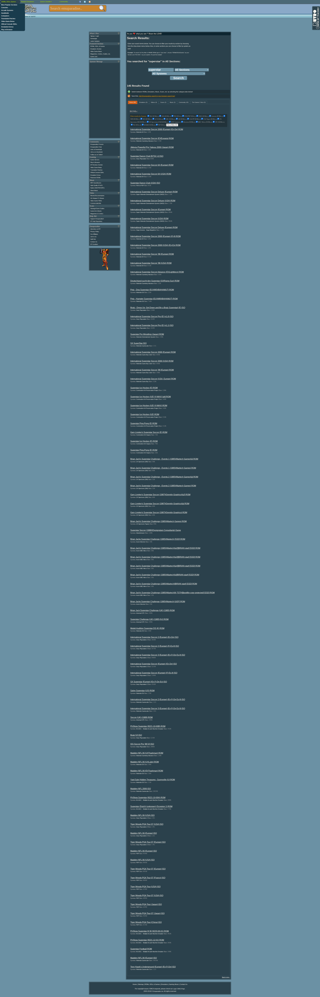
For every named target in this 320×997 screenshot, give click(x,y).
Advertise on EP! (95, 229)
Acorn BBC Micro (141, 550)
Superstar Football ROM (141, 949)
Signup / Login (94, 36)
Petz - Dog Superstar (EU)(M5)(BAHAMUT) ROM (152, 290)
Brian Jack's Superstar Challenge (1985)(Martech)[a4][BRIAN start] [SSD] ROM (165, 566)
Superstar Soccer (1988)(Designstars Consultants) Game (155, 530)
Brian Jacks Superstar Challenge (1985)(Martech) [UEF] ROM (157, 602)
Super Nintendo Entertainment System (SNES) (150, 194)
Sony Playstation (141, 158)
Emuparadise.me (158, 991)
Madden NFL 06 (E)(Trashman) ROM (146, 771)
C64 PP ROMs (195, 119)
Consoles (4, 8)
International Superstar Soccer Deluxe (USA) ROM (152, 201)
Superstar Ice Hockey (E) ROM (144, 388)
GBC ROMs (171, 119)
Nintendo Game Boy (142, 381)
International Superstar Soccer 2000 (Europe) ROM (153, 352)
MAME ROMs (150, 125)
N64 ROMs (154, 116)
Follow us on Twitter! (96, 154)
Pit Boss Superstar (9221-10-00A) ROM (147, 797)
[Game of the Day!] (316, 18)
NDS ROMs (135, 119)
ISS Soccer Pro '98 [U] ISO (142, 744)
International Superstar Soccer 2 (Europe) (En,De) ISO (154, 637)
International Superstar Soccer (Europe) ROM (150, 210)
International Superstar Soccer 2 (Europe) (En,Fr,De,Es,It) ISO (157, 699)
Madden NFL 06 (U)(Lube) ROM (144, 762)
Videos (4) (154, 102)
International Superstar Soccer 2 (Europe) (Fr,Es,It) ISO (154, 646)
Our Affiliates (94, 234)
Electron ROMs (189, 122)
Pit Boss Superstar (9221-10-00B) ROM (147, 726)
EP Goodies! (94, 244)
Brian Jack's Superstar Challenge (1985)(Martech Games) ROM (158, 521)
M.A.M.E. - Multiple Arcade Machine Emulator (149, 729)
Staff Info (93, 239)
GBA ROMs (166, 116)
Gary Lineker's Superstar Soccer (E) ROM (148, 432)
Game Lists (93, 56)
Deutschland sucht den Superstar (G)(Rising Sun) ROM (154, 281)
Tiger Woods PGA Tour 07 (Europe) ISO (148, 842)
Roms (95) (132, 102)
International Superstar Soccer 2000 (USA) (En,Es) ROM (155, 245)
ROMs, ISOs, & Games (97, 46)
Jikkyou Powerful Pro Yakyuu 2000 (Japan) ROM (152, 147)
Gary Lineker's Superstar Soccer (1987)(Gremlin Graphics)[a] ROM (159, 504)
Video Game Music (96, 51)
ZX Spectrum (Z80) (142, 461)
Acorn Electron (140, 542)
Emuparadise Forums (97, 144)
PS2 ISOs (137, 125)
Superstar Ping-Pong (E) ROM (143, 450)
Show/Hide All (172, 125)
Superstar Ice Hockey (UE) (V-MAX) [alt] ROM (150, 397)
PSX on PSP (140, 185)
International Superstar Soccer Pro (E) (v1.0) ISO (151, 316)
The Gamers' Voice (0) (199, 102)
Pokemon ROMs (95, 177)
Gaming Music (174, 984)
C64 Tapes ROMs (210, 119)
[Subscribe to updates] (89, 2)
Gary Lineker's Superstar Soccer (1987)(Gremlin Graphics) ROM (158, 512)
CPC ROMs (219, 122)
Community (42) (183, 102)
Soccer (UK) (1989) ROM (141, 717)
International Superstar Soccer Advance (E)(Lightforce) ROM (157, 272)
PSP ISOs (162, 125)
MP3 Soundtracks (95, 183)
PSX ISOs (178, 116)
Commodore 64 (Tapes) (143, 435)
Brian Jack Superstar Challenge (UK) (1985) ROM (152, 610)
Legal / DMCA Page (179, 988)
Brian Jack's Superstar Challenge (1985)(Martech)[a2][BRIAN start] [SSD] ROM (165, 548)
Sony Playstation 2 (142, 640)
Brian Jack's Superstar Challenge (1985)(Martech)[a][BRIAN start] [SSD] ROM (164, 575)
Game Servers (94, 159)
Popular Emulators (27, 2)
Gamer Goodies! (46, 2)
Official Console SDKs (9, 24)
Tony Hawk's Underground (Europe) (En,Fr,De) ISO (153, 967)
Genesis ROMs (217, 116)
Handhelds (5, 13)
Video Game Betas (7, 21)
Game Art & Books (96, 211)
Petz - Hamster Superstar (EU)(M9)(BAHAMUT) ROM (154, 299)
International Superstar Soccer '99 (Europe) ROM (152, 370)
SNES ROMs (203, 116)
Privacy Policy (94, 231)
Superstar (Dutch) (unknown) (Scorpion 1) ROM (151, 806)
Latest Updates (95, 41)
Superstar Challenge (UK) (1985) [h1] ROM (149, 619)
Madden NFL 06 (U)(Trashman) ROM (146, 753)
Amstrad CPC (140, 613)
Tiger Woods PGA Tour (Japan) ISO (146, 904)
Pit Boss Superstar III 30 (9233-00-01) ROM (149, 931)
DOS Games (176, 122)
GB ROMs (182, 119)
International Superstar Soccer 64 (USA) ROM (150, 174)
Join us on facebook (96, 152)
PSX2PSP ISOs (190, 116)
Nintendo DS (140, 292)
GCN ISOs (158, 119)
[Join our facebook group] (80, 2)
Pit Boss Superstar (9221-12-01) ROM (147, 940)
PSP (137, 853)
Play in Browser (6, 30)
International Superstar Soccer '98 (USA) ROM (151, 263)
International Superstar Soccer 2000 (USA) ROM (151, 361)
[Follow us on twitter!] (84, 2)
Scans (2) (163, 102)
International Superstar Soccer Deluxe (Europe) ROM (154, 192)
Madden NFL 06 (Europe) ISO (143, 833)
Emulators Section (95, 49)
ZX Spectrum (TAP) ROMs (158, 122)
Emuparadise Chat (96, 147)
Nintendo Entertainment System (145, 337)
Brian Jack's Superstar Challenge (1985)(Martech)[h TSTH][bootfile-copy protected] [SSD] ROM (172, 593)
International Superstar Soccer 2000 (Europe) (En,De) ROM (156, 129)
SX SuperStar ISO (138, 343)
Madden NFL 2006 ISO (140, 789)
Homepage (93, 38)
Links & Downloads (96, 149)
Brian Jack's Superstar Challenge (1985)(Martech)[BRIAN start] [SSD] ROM (163, 584)
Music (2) (173, 102)
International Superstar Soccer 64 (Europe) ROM (151, 165)
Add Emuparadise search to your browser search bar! (157, 96)
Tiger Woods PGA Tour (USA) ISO (145, 887)
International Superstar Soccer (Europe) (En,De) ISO (153, 664)
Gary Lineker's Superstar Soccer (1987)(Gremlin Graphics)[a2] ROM (160, 495)
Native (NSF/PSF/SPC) (97, 188)
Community (64, 2)
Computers (5, 16)
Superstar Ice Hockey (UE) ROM (144, 414)
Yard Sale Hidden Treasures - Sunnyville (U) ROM (152, 780)
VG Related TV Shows (97, 198)
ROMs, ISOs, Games (9, 2)
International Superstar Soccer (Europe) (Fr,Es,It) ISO (153, 673)
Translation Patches (8, 19)
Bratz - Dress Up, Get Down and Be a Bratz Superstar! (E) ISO (157, 308)
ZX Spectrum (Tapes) (142, 524)
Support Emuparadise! (97, 219)
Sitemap (141, 984)
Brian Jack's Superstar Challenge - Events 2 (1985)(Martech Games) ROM (163, 486)
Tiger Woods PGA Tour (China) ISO (146, 922)
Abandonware (140, 533)
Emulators (164, 984)
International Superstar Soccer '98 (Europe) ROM (152, 254)
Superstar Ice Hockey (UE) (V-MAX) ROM (148, 406)
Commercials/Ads (95, 203)
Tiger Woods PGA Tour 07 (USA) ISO (146, 824)
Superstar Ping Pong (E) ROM (143, 423)
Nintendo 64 (140, 132)
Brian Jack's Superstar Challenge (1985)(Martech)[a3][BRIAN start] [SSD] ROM (165, 557)
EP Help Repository (96, 221)
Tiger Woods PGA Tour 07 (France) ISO (147, 878)
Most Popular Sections (9, 5)
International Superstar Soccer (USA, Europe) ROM (153, 379)
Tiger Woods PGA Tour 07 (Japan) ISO (147, 913)
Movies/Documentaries (97, 195)
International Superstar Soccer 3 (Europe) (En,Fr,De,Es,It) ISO (157, 655)
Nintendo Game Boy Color (144, 354)
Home (135, 984)
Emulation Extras (7, 27)
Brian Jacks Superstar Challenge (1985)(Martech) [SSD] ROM (157, 539)
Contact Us (93, 242)
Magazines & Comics (96, 213)
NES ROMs (147, 119)
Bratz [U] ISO (136, 735)
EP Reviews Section (96, 165)
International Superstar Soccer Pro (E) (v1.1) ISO (151, 325)
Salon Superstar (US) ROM (142, 691)
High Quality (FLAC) (96, 185)
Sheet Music (94, 190)
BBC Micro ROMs (205, 122)
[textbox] (77, 8)
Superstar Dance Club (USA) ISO (145, 183)
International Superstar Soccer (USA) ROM (149, 219)
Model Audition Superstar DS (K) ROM (147, 628)
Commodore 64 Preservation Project (147, 390)
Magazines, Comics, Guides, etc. (100, 54)
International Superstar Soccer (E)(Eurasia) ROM (152, 138)
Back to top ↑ (226, 977)
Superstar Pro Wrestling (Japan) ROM (147, 334)
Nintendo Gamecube (142, 346)
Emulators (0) (143, 102)
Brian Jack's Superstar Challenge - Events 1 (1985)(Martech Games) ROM (163, 468)
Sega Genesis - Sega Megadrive (146, 230)
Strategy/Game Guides (97, 208)
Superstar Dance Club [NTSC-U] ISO (146, 156)
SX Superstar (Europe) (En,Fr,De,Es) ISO (148, 682)
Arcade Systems (7, 10)
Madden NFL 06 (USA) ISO (142, 815)
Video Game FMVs (96, 201)
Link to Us (93, 236)
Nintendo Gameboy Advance (145, 141)
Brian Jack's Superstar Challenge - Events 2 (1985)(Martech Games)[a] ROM (164, 477)
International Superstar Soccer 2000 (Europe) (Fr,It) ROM (155, 236)
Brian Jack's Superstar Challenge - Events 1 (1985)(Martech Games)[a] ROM (164, 459)
